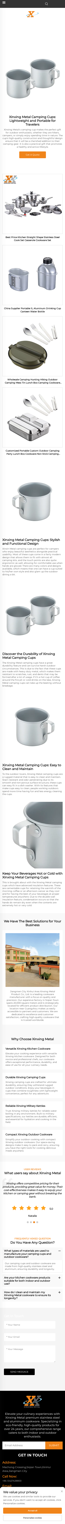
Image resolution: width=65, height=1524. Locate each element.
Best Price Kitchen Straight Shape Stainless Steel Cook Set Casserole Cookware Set (33, 239)
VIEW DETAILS (32, 203)
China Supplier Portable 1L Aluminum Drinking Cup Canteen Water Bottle (32, 310)
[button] (28, 1222)
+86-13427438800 (11, 1480)
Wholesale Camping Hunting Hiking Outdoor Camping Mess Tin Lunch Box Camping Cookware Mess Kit (32, 381)
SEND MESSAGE (19, 1371)
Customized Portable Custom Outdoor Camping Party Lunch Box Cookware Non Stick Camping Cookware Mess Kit (32, 452)
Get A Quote (32, 154)
